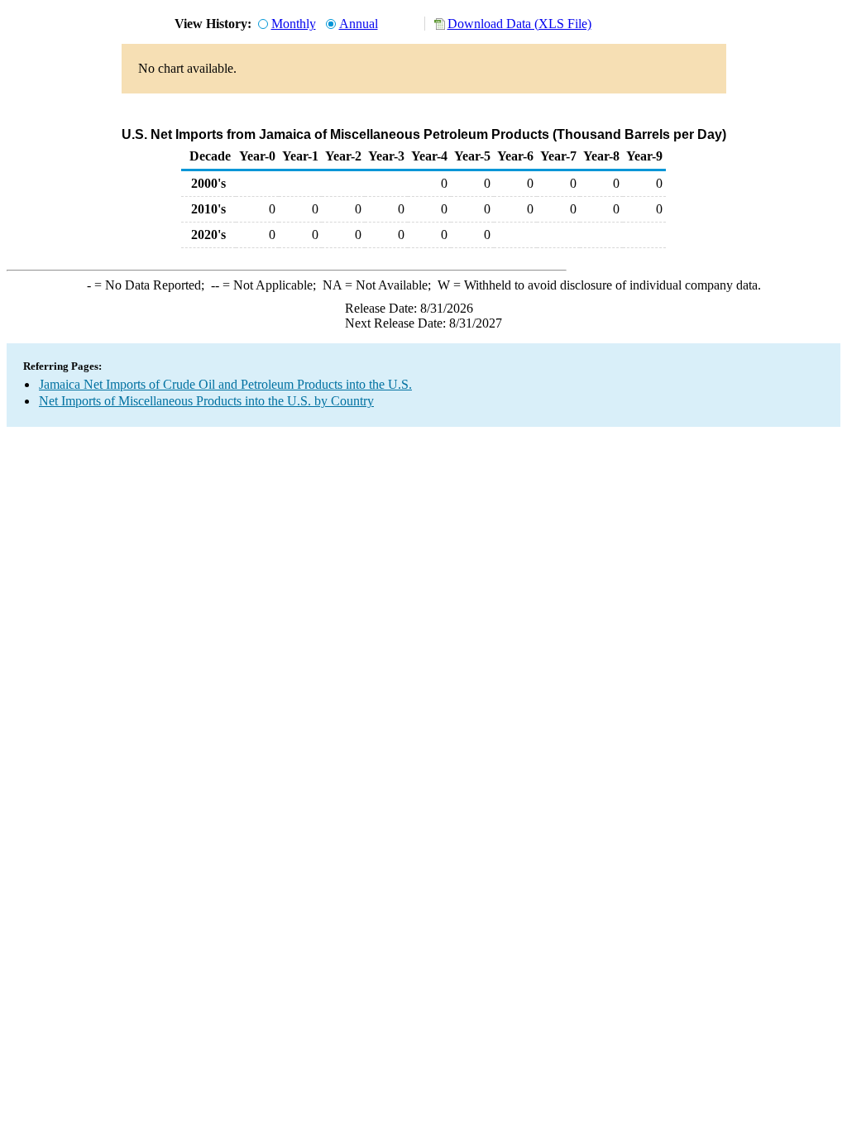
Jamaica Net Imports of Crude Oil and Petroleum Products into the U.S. (225, 384)
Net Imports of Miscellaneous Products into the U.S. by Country (206, 401)
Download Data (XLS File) (519, 24)
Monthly (293, 24)
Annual (358, 24)
